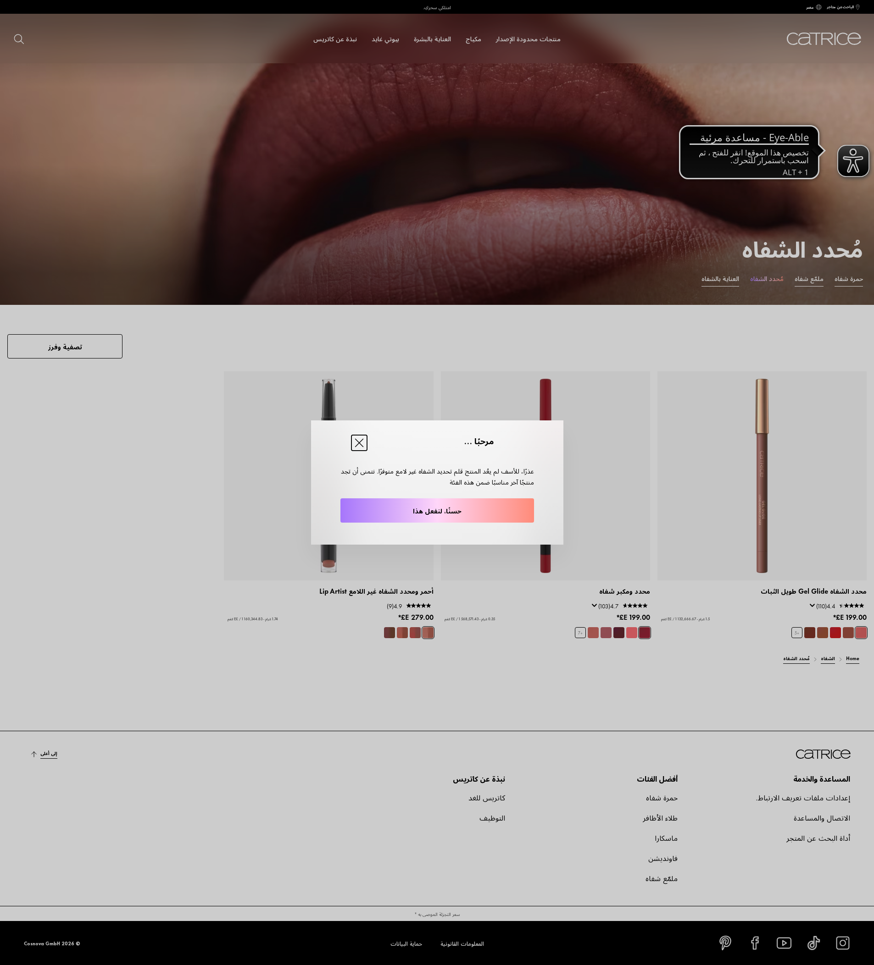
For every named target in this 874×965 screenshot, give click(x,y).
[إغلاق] (359, 443)
